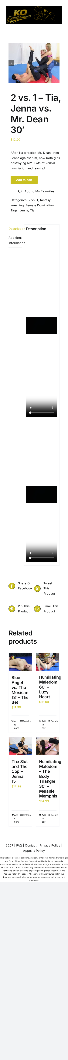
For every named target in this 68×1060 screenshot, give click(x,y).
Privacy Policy (49, 845)
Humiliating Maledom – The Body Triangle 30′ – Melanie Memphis (50, 779)
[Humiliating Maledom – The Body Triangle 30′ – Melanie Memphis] (47, 746)
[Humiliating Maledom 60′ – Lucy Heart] (47, 662)
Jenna (23, 210)
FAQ (19, 845)
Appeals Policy (34, 850)
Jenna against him (24, 158)
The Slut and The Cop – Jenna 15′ (20, 771)
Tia (32, 210)
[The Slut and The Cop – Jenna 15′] (20, 746)
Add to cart (24, 180)
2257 (9, 845)
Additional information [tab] (15, 240)
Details (26, 721)
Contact (30, 845)
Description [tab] (15, 229)
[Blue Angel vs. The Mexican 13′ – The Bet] (20, 662)
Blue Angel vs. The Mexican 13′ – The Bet (20, 690)
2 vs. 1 (33, 200)
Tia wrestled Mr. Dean (35, 153)
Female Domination (40, 205)
